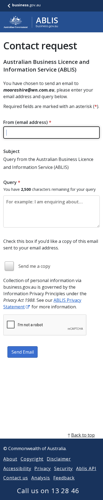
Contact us (15, 478)
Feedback (64, 478)
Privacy (42, 468)
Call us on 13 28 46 (48, 490)
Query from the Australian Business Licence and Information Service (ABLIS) (48, 163)
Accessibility (17, 468)
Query (11, 182)
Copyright (32, 459)
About (10, 459)
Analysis (40, 478)
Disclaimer (59, 459)
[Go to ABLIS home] (30, 22)
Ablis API (86, 468)
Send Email (23, 352)
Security (63, 468)
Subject (11, 151)
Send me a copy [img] (34, 266)
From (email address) (27, 122)
